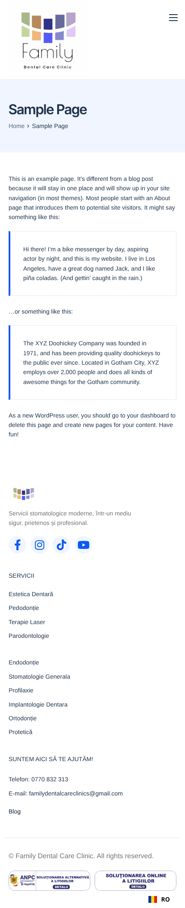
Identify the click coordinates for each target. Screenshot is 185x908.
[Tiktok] (61, 545)
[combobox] (159, 899)
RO (165, 900)
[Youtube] (83, 545)
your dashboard (148, 415)
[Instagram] (39, 545)
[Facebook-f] (17, 545)
